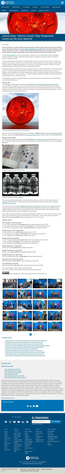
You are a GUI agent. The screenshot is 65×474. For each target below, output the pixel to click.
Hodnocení (6, 444)
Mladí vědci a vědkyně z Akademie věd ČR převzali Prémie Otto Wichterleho (24, 347)
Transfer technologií (18, 439)
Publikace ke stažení (40, 439)
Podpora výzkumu (17, 433)
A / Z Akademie (7, 449)
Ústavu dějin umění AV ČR (32, 135)
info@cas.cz (43, 461)
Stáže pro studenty (28, 443)
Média (37, 429)
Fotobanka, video (39, 436)
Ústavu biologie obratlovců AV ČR (53, 133)
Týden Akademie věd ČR (52, 438)
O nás (6, 429)
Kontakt (5, 448)
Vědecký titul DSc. (17, 434)
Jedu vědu (27, 446)
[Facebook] (6, 422)
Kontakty (26, 453)
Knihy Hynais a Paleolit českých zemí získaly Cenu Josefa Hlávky (21, 349)
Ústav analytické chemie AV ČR (12, 369)
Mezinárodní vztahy (18, 441)
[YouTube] (19, 422)
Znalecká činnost (24, 10)
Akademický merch (28, 451)
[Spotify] (27, 422)
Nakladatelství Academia (52, 436)
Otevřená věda (51, 439)
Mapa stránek (23, 469)
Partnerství (33, 10)
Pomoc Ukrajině (17, 436)
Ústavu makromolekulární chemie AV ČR (31, 49)
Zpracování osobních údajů (26, 470)
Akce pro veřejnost (28, 431)
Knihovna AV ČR (51, 434)
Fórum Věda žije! (51, 206)
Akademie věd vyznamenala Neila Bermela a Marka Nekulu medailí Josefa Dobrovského (27, 345)
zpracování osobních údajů (37, 424)
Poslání (5, 431)
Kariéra (5, 446)
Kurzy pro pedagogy (29, 441)
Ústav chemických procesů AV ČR (12, 372)
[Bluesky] (14, 422)
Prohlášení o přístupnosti (46, 469)
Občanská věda (28, 444)
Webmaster (36, 470)
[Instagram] (10, 422)
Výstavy (26, 433)
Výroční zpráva (7, 443)
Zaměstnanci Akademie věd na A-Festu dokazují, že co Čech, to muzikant (23, 350)
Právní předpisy (7, 438)
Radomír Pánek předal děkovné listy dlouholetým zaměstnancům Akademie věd (25, 355)
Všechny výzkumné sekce (7, 398)
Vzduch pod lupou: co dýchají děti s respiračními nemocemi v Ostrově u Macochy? (26, 340)
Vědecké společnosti (13, 10)
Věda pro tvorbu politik (44, 10)
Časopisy (26, 434)
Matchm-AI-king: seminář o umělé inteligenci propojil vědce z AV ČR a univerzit (25, 352)
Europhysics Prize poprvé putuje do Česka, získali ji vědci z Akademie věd (23, 342)
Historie (5, 436)
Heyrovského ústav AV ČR (11, 374)
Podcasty (26, 436)
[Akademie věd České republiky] (32, 459)
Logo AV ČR (38, 438)
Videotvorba (27, 438)
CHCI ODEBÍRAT (55, 421)
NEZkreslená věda (28, 439)
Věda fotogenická (11, 55)
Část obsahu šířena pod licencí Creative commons (32, 463)
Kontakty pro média (39, 441)
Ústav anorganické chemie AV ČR (12, 371)
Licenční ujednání (31, 469)
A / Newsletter (40, 417)
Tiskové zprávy (39, 431)
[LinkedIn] (23, 422)
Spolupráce (16, 438)
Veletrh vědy (50, 444)
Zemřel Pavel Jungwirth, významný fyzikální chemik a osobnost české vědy (24, 344)
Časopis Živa (50, 433)
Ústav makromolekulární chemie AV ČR (14, 375)
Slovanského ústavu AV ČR (44, 139)
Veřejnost (27, 429)
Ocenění (6, 434)
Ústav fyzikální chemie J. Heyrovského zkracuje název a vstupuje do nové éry (24, 353)
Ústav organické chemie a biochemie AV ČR (15, 377)
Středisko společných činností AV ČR (30, 206)
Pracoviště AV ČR (51, 431)
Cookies (38, 469)
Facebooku (5, 201)
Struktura (6, 433)
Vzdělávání (4, 10)
